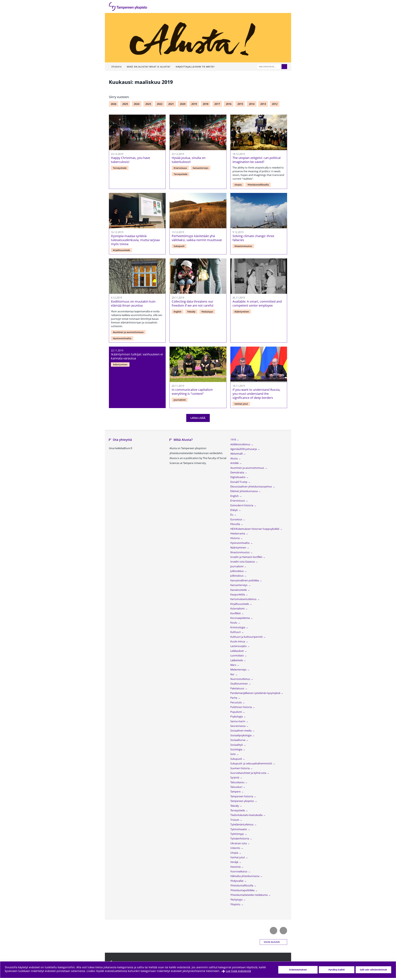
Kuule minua (238, 641)
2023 (148, 104)
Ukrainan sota (238, 843)
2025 (125, 104)
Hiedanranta (238, 533)
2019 (194, 104)
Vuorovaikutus (239, 871)
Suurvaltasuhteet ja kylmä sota (248, 773)
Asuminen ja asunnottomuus (128, 332)
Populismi (236, 712)
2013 (263, 104)
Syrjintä (235, 777)
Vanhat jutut (241, 403)
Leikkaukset (237, 651)
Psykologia (236, 716)
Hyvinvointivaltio (122, 338)
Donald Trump (239, 482)
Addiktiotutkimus (240, 444)
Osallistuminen (239, 683)
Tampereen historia (242, 796)
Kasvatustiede (238, 590)
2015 (240, 104)
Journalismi (180, 399)
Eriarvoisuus (180, 168)
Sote (233, 754)
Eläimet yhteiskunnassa (244, 491)
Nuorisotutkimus (240, 679)
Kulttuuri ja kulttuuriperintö (246, 637)
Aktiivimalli (236, 453)
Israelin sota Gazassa (242, 561)
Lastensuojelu (238, 646)
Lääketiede (236, 660)
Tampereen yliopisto (242, 801)
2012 (275, 104)
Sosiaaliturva (238, 740)
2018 (205, 104)
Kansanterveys (200, 168)
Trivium (235, 820)
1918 (233, 439)
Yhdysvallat (237, 881)
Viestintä (235, 866)
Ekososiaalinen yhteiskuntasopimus (251, 486)
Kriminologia (238, 627)
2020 (182, 104)
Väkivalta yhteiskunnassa (245, 876)
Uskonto (235, 848)
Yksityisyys (207, 311)
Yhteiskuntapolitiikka (242, 890)
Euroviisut (236, 519)
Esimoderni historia (242, 505)
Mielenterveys (238, 669)
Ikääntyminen (242, 311)
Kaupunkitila (237, 594)
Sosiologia (236, 749)
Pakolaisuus (237, 688)
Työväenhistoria (240, 838)
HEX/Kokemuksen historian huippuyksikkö (255, 529)
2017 (217, 104)
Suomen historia (240, 768)
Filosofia (235, 524)
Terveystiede (120, 168)
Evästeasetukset (298, 969)
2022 (159, 104)
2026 (113, 104)
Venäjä (234, 862)
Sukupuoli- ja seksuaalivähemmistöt (251, 763)
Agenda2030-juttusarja (243, 449)
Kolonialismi (237, 608)
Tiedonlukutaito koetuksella (246, 815)
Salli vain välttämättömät (373, 969)
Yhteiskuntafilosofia (258, 184)
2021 (171, 104)
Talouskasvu (237, 782)
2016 (228, 104)
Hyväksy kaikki (336, 969)
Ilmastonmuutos (243, 246)
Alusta (234, 458)
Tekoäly (191, 311)
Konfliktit (235, 613)
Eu (232, 514)
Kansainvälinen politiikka (245, 580)
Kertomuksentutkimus (243, 599)
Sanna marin (238, 721)
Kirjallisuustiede (121, 250)
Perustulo (236, 702)
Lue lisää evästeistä (238, 971)
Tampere (235, 791)
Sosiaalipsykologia (241, 735)
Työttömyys (237, 834)
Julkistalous (237, 575)
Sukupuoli (179, 246)
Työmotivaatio (239, 829)
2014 (251, 104)
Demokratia (237, 472)
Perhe (234, 698)
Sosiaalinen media (241, 730)
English (177, 311)
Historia (235, 538)
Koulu (234, 622)
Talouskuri (236, 787)
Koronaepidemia (240, 618)
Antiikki (234, 463)
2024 (136, 104)
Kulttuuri (235, 632)
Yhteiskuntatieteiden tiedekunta (249, 895)
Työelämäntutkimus (242, 824)
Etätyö (234, 510)
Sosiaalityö (236, 744)
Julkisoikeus (237, 571)
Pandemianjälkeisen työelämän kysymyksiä (255, 693)
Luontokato (237, 655)
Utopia (238, 184)
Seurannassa (238, 726)
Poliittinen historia (241, 707)
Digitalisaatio (238, 477)
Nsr (232, 674)
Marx (233, 665)
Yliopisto (235, 904)
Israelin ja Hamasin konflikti (246, 557)
